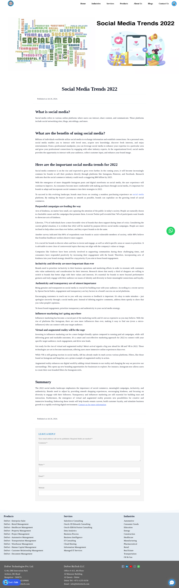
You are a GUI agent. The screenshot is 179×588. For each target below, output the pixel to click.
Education (128, 527)
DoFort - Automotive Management (18, 537)
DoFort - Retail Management (16, 524)
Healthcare (128, 537)
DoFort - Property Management (17, 531)
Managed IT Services (73, 550)
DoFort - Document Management (18, 554)
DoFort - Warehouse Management (18, 544)
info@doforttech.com (79, 584)
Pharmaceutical (130, 544)
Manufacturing (130, 540)
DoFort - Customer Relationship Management (23, 550)
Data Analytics (70, 531)
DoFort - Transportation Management (20, 540)
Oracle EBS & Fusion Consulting (78, 527)
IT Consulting (70, 540)
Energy (127, 531)
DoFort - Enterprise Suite (14, 521)
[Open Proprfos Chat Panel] (171, 582)
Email (41, 476)
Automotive (129, 521)
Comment (42, 443)
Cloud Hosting (70, 544)
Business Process (71, 534)
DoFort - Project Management (16, 534)
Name (41, 465)
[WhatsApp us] (170, 231)
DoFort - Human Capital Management (20, 547)
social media (138, 194)
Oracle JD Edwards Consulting (77, 524)
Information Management (75, 547)
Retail (126, 547)
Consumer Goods (131, 524)
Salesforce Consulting (73, 521)
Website (41, 488)
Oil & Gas (128, 557)
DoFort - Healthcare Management (18, 527)
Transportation (130, 554)
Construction (129, 534)
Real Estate (128, 550)
